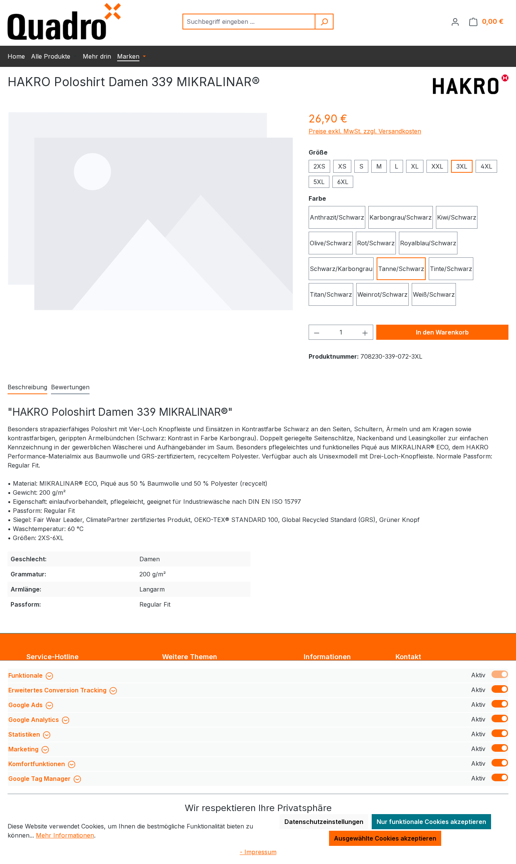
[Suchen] (324, 21)
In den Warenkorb (442, 332)
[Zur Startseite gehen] (64, 21)
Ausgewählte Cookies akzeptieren (385, 838)
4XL (486, 166)
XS (342, 166)
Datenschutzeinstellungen (323, 821)
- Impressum (258, 852)
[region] (150, 211)
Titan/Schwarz (331, 294)
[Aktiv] (499, 674)
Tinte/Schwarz (451, 269)
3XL (461, 166)
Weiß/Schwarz (434, 294)
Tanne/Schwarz (401, 269)
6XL (342, 182)
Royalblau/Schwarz (428, 243)
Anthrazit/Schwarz (337, 217)
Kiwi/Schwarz (456, 217)
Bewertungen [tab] (70, 387)
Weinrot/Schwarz (382, 294)
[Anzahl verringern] (316, 332)
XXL (437, 166)
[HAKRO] (470, 85)
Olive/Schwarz (331, 243)
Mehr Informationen (65, 835)
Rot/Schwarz (376, 243)
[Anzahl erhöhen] (365, 332)
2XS (319, 166)
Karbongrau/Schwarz (400, 217)
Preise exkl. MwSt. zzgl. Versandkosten (365, 131)
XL (415, 166)
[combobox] (249, 21)
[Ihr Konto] (455, 21)
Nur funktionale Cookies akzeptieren (431, 821)
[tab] (27, 387)
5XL (319, 182)
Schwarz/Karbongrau (341, 269)
